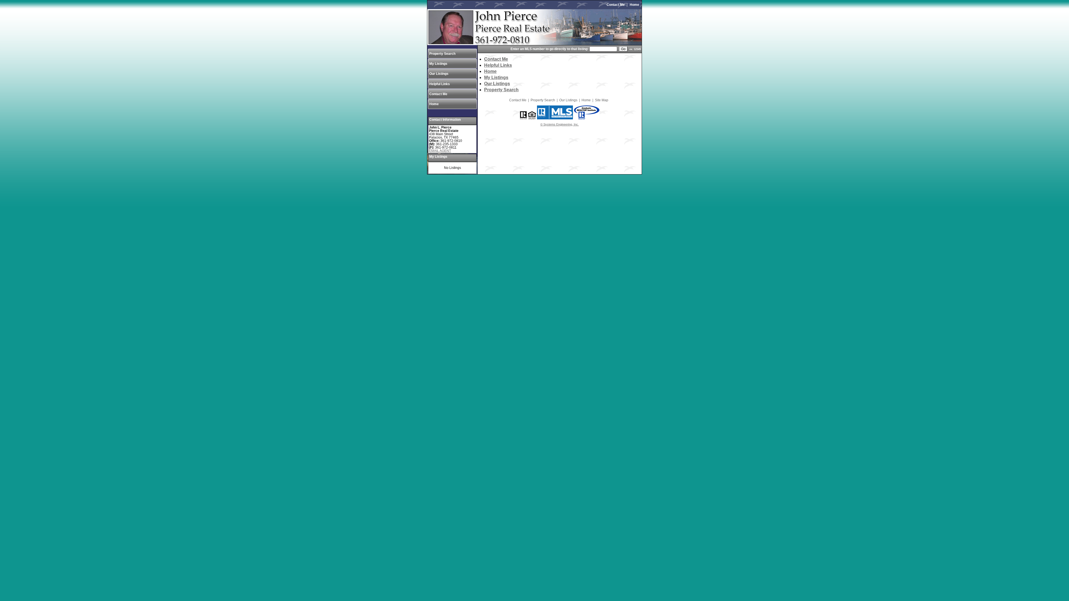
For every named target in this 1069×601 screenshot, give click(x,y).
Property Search (442, 54)
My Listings (438, 64)
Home (634, 5)
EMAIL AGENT (440, 151)
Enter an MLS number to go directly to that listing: (550, 49)
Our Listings (438, 74)
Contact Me (616, 5)
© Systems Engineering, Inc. (559, 124)
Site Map (601, 100)
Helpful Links (439, 84)
